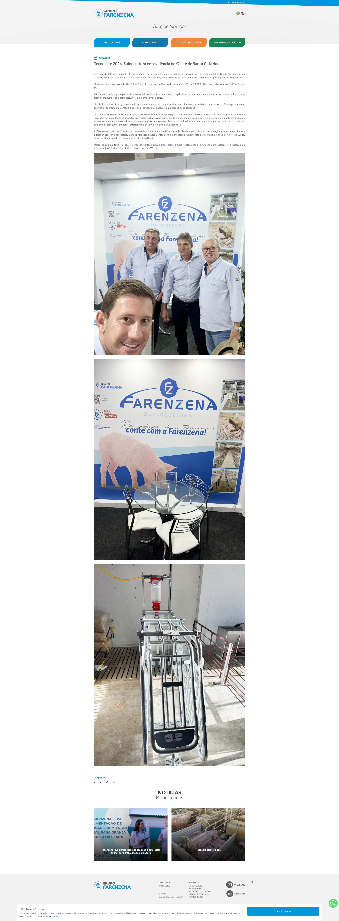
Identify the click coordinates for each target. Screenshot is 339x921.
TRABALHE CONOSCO (198, 894)
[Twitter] (101, 782)
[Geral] (333, 903)
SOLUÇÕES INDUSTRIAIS (188, 42)
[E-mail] (114, 782)
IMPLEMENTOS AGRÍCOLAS (227, 42)
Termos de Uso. (52, 916)
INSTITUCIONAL (112, 42)
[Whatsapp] (107, 782)
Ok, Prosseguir (283, 911)
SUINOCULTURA (150, 42)
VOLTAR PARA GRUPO (237, 2)
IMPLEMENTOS (195, 888)
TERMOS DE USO (196, 897)
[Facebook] (94, 782)
